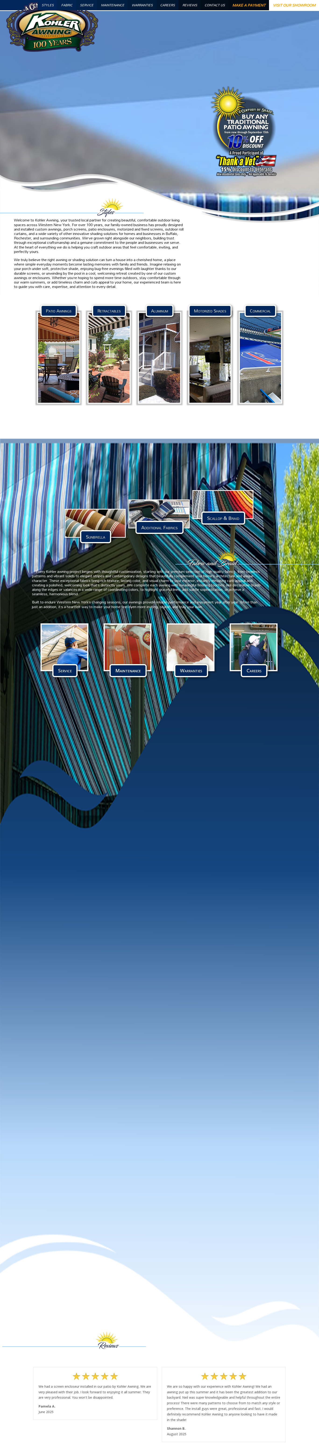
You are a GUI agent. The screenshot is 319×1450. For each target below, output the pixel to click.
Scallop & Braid (223, 518)
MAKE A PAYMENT (249, 5)
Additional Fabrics (159, 527)
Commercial (260, 311)
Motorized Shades (210, 311)
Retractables (109, 311)
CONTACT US (215, 5)
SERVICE (86, 5)
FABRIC (66, 5)
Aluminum (159, 311)
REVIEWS (189, 5)
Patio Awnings (58, 311)
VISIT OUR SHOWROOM (294, 5)
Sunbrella (95, 536)
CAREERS (167, 5)
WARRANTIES (142, 5)
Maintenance (128, 670)
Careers (254, 670)
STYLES (48, 5)
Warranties (191, 670)
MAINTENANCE (112, 5)
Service (65, 670)
